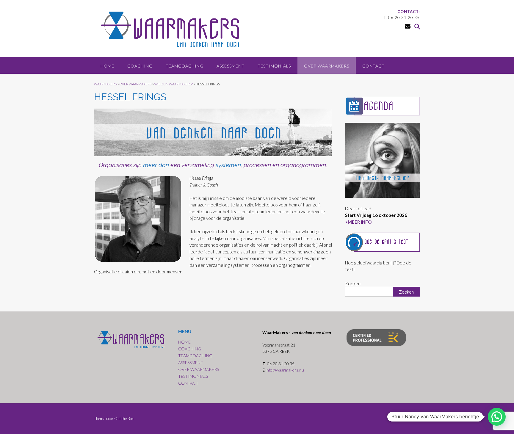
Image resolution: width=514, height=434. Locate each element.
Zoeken (353, 283)
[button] (497, 417)
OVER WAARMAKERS (326, 65)
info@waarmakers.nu (285, 369)
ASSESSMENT (231, 65)
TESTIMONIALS (274, 65)
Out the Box (124, 418)
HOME (107, 65)
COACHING (140, 65)
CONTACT (373, 65)
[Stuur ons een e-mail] (407, 26)
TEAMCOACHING (184, 65)
